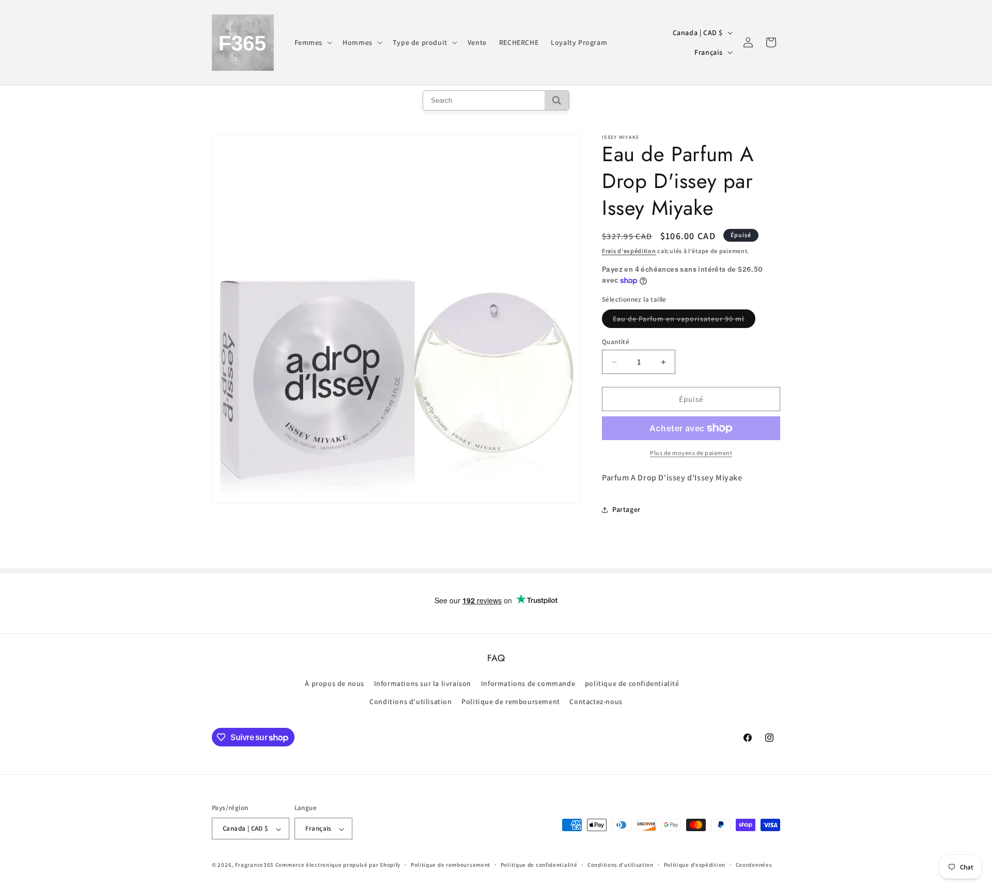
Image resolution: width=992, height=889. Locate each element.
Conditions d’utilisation (620, 864)
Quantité (615, 341)
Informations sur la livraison (422, 684)
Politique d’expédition (694, 864)
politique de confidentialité (632, 684)
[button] (312, 42)
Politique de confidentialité (539, 864)
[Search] (557, 100)
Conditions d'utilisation (410, 702)
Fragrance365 (254, 865)
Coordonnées (754, 864)
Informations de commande (528, 684)
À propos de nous (334, 684)
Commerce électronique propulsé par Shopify (337, 865)
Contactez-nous (595, 702)
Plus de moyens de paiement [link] (691, 453)
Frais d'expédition (629, 251)
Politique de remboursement (510, 702)
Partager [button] (626, 509)
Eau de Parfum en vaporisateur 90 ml (684, 321)
